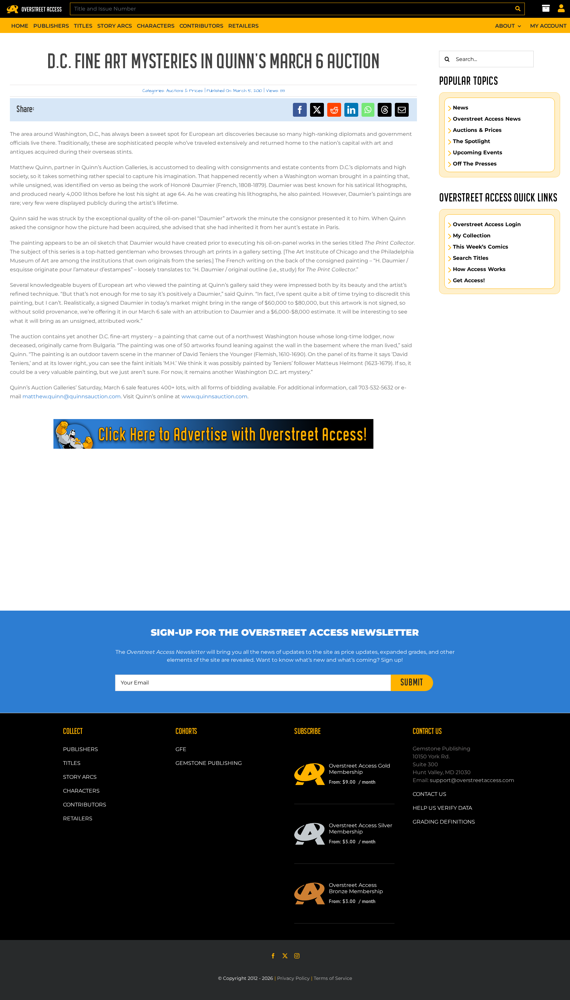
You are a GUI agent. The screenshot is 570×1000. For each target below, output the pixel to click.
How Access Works (479, 269)
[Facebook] (299, 109)
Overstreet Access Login (487, 224)
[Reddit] (334, 109)
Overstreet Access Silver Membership (360, 828)
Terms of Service (333, 978)
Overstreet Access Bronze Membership (356, 888)
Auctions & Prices (184, 91)
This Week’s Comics (480, 247)
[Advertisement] (213, 478)
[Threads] (384, 109)
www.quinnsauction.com (214, 396)
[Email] (401, 109)
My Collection (472, 235)
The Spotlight (471, 141)
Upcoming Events (477, 152)
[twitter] (285, 955)
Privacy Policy (293, 978)
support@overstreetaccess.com (472, 780)
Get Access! (469, 280)
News (460, 107)
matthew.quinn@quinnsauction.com (71, 396)
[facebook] (273, 955)
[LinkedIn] (351, 109)
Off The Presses (475, 164)
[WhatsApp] (368, 109)
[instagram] (297, 955)
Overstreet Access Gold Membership (359, 769)
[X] (317, 109)
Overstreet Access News (487, 119)
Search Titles (471, 258)
